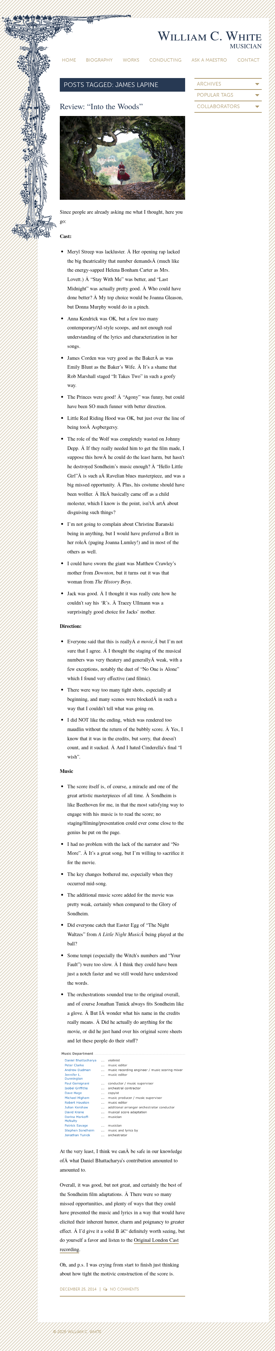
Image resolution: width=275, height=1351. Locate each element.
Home (69, 60)
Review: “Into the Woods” (101, 106)
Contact (248, 60)
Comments (124, 1289)
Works (131, 60)
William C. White (210, 35)
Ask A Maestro (209, 60)
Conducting (165, 60)
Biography (99, 60)
